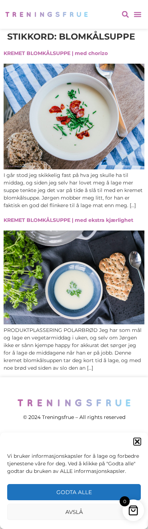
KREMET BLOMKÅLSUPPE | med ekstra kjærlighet (68, 220)
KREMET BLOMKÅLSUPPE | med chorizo (56, 53)
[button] (137, 441)
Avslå (74, 512)
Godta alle (74, 492)
